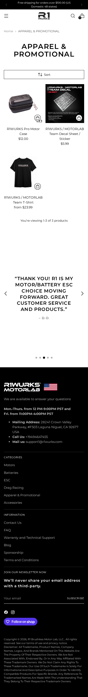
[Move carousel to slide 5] (52, 358)
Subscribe (75, 598)
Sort (47, 75)
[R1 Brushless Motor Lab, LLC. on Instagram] (13, 613)
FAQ (7, 530)
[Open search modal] (72, 15)
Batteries (11, 473)
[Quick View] (37, 118)
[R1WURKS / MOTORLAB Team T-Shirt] (23, 172)
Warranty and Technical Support (29, 538)
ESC (7, 480)
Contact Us (12, 523)
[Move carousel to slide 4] (48, 358)
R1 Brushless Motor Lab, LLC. (46, 639)
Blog (7, 545)
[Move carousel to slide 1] (36, 358)
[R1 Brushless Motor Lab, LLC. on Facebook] (6, 613)
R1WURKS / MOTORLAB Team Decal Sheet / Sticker (64, 134)
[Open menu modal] (6, 15)
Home (8, 31)
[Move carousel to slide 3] (44, 358)
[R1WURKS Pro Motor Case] (23, 103)
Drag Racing (13, 488)
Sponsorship (13, 553)
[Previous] (6, 4)
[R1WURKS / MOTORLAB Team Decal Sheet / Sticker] (64, 103)
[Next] (81, 4)
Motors (9, 465)
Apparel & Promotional (22, 495)
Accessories (13, 503)
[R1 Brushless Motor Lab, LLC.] (44, 16)
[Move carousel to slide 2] (40, 358)
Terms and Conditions (21, 560)
